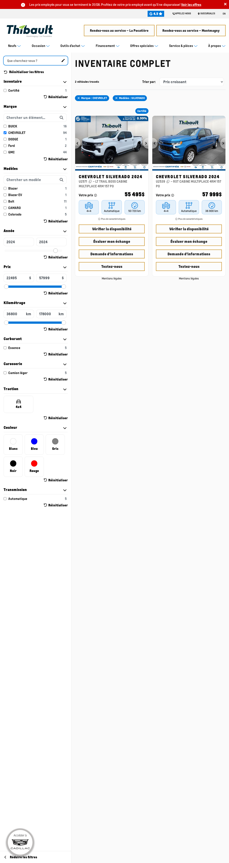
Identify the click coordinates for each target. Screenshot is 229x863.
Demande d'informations (111, 254)
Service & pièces (181, 46)
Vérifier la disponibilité (111, 228)
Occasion (38, 46)
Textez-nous (111, 266)
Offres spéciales (142, 46)
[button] (78, 143)
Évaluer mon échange (111, 241)
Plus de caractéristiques (113, 219)
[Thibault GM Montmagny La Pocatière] (29, 29)
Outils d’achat (70, 46)
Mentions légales (112, 278)
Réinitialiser (58, 97)
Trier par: (149, 82)
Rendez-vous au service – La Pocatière (119, 30)
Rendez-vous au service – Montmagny (191, 30)
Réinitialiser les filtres (26, 72)
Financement (105, 46)
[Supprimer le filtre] (78, 98)
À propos (214, 46)
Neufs (12, 46)
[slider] (55, 250)
